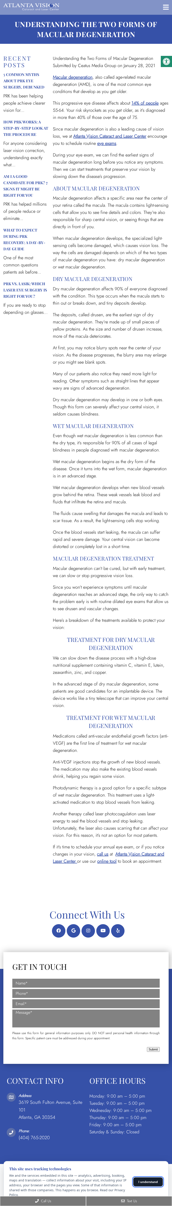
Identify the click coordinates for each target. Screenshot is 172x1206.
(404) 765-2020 (34, 1137)
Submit (153, 1049)
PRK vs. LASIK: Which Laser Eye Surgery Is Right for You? (25, 290)
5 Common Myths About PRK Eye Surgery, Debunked (23, 80)
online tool (106, 861)
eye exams (106, 143)
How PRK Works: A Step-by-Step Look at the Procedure (25, 128)
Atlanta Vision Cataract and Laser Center (109, 136)
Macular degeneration (72, 77)
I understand (148, 1182)
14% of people (145, 103)
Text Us (131, 1201)
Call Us (45, 1201)
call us (102, 854)
